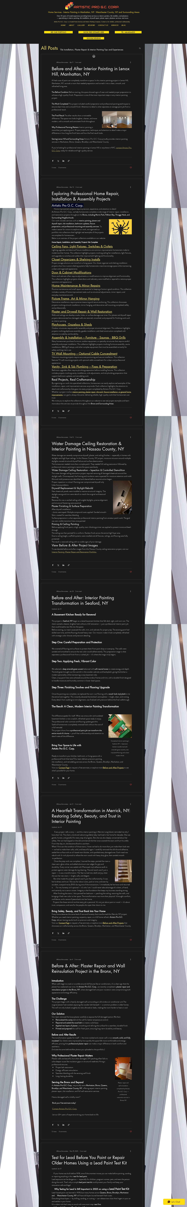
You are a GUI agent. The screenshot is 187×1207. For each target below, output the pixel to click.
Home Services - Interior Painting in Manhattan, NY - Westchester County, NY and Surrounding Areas (93, 12)
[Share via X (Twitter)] (58, 161)
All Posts (49, 48)
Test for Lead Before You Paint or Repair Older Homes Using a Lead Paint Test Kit (89, 1160)
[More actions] (130, 62)
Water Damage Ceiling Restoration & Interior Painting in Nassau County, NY (88, 446)
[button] (140, 48)
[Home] (94, 56)
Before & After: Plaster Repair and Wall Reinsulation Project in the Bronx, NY (88, 968)
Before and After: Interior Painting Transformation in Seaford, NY (83, 600)
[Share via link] (69, 161)
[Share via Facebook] (53, 161)
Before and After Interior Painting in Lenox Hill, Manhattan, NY (91, 71)
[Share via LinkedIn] (63, 161)
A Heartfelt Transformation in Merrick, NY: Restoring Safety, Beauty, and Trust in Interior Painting (91, 816)
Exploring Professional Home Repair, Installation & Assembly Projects (85, 196)
